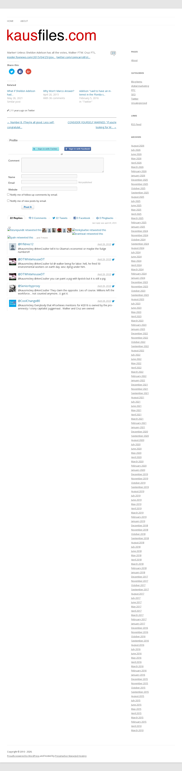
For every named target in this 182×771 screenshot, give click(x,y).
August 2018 (137, 542)
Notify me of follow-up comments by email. (34, 194)
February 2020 (138, 465)
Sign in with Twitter (45, 149)
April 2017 (136, 610)
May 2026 (136, 158)
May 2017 (136, 606)
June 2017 (136, 602)
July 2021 (135, 401)
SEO (133, 94)
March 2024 (137, 269)
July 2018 (135, 546)
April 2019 (136, 508)
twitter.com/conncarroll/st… (73, 57)
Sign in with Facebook (77, 149)
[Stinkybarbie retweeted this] (89, 230)
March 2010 (137, 730)
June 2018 (136, 551)
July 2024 (135, 252)
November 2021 (139, 388)
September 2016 (140, 640)
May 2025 (136, 209)
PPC (133, 90)
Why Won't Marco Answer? (58, 91)
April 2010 (136, 726)
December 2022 (139, 333)
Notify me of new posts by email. (28, 201)
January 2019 (138, 521)
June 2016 (136, 653)
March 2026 (137, 167)
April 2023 (136, 316)
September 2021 (140, 393)
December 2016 (139, 627)
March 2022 (137, 371)
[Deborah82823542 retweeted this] (59, 230)
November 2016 (139, 632)
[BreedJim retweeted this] (44, 230)
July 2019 (135, 495)
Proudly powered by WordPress (23, 755)
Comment (13, 160)
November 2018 (139, 529)
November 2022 (139, 337)
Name (11, 177)
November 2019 (139, 478)
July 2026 (135, 149)
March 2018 (137, 563)
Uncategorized (139, 103)
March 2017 (137, 615)
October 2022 (138, 342)
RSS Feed (136, 124)
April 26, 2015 (104, 244)
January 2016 (138, 674)
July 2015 (135, 700)
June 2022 (136, 359)
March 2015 (137, 717)
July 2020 (135, 444)
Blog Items (136, 81)
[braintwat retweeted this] (87, 234)
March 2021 (137, 418)
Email (11, 182)
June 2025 (136, 205)
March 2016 (137, 666)
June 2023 (136, 307)
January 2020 (138, 470)
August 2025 (137, 196)
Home (10, 21)
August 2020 (137, 440)
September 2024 (140, 243)
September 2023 (140, 295)
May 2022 (136, 363)
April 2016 (136, 662)
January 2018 (138, 572)
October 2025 (138, 188)
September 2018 (140, 538)
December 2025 (139, 179)
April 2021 (136, 414)
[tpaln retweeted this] (20, 237)
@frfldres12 (25, 244)
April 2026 (136, 162)
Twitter (134, 98)
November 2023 (139, 286)
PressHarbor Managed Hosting (70, 755)
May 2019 (136, 504)
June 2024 (136, 256)
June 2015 (136, 704)
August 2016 (137, 645)
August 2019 (137, 491)
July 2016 (135, 649)
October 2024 (138, 239)
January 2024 (138, 278)
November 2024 (139, 235)
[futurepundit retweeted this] (24, 230)
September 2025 (140, 192)
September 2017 (140, 589)
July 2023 (135, 303)
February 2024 (138, 273)
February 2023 (138, 324)
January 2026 (138, 175)
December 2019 (139, 474)
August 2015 (137, 696)
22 (113, 53)
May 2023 (136, 312)
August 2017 (137, 593)
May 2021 (136, 410)
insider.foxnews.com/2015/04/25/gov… (31, 57)
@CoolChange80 (29, 301)
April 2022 (136, 367)
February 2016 (138, 670)
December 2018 (139, 525)
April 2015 (136, 713)
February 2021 (138, 423)
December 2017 (139, 576)
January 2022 (138, 380)
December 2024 (139, 231)
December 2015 (139, 679)
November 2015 (139, 683)
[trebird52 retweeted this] (64, 230)
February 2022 (138, 376)
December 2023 (139, 282)
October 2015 (138, 687)
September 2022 (140, 346)
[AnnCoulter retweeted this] (54, 230)
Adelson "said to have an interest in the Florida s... (95, 92)
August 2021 (137, 397)
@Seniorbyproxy (29, 286)
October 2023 (138, 290)
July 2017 (135, 598)
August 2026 (137, 145)
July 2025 (135, 201)
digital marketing (140, 85)
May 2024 (136, 260)
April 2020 (136, 457)
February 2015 (138, 721)
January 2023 (138, 329)
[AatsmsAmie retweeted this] (69, 230)
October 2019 (138, 482)
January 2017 (138, 623)
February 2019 (138, 517)
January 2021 (138, 427)
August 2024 (137, 248)
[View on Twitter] (113, 244)
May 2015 (136, 709)
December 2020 (139, 431)
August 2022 (137, 350)
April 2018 (136, 559)
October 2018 (138, 534)
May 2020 (136, 452)
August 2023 (137, 299)
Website (12, 189)
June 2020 (136, 448)
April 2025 (136, 214)
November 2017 (139, 581)
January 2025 (138, 226)
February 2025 (138, 222)
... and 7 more (41, 237)
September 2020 (140, 435)
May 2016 (136, 657)
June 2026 (136, 154)
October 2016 (138, 636)
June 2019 (136, 499)
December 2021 (139, 384)
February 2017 (138, 619)
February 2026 (138, 171)
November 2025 (139, 184)
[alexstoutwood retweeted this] (49, 230)
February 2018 (138, 568)
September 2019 (140, 487)
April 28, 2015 (104, 301)
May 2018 (136, 555)
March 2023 (137, 320)
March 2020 (137, 461)
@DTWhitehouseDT (31, 259)
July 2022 (135, 354)
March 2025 (137, 218)
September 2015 (140, 691)
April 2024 (136, 265)
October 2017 (138, 585)
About (24, 21)
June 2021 (136, 406)
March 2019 (137, 512)
